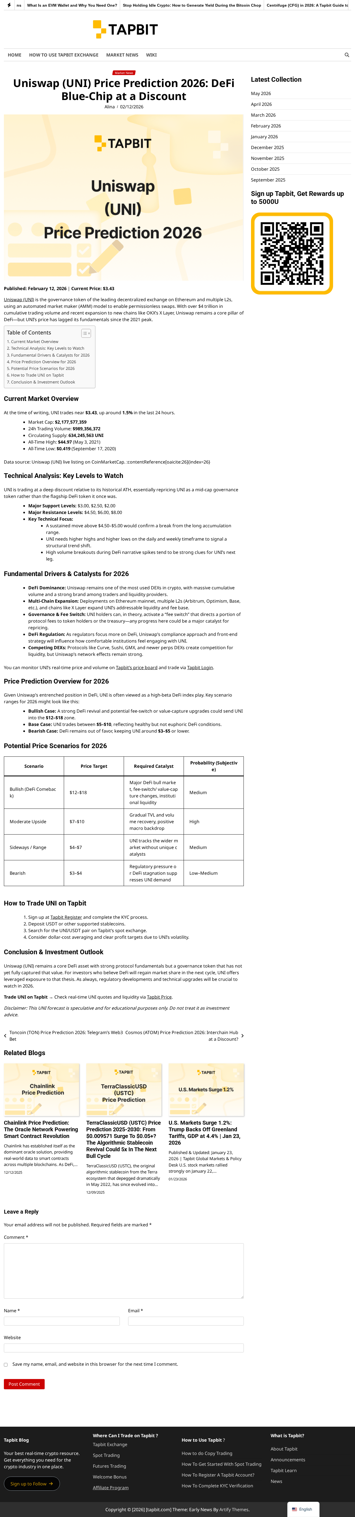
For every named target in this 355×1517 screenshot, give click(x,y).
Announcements (288, 1460)
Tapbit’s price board (137, 667)
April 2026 (261, 104)
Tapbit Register (66, 917)
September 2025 (268, 180)
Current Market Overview (34, 341)
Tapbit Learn (284, 1470)
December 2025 (267, 148)
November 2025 (267, 158)
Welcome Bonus (110, 1477)
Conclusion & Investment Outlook (43, 382)
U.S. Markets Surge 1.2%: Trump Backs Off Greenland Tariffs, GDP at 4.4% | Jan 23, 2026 (204, 1132)
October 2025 (265, 169)
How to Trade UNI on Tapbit (37, 375)
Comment (16, 1237)
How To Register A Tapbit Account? (218, 1475)
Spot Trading (106, 1455)
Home (14, 55)
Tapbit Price (159, 997)
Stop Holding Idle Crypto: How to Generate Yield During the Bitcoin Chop (170, 5)
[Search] (347, 55)
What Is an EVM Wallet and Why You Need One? (50, 5)
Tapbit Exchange (110, 1444)
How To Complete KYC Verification (217, 1486)
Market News (122, 55)
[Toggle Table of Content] (83, 333)
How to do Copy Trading (207, 1453)
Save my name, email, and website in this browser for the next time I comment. (95, 1364)
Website (12, 1337)
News (276, 1481)
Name (12, 1311)
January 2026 (264, 137)
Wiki (151, 55)
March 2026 (263, 115)
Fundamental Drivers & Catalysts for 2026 (50, 355)
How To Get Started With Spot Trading (222, 1464)
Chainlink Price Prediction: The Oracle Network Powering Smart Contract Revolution (41, 1129)
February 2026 (266, 126)
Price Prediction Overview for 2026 (43, 361)
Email (135, 1311)
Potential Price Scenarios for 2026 (43, 368)
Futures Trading (109, 1466)
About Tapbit (284, 1449)
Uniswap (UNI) (19, 299)
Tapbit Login (200, 667)
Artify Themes (233, 1509)
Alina (110, 107)
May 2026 (261, 94)
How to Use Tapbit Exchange (63, 55)
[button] (32, 1484)
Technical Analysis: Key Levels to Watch (47, 348)
